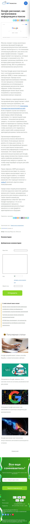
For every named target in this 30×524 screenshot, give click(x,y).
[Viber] (24, 21)
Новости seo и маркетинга (17, 225)
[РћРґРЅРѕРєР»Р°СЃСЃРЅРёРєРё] (18, 21)
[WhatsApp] (26, 21)
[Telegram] (20, 21)
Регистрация (5, 503)
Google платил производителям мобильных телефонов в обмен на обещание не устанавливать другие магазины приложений (15, 309)
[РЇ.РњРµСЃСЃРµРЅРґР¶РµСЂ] (14, 21)
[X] (22, 21)
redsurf (3, 182)
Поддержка (5, 505)
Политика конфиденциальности (19, 503)
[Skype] (28, 21)
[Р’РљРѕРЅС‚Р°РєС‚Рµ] (16, 21)
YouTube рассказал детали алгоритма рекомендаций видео (13, 316)
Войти (3, 500)
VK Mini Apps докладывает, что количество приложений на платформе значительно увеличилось (14, 323)
